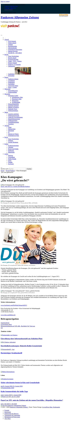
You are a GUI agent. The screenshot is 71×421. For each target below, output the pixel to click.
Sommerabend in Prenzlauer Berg (6, 323)
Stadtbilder (11, 74)
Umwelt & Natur (13, 85)
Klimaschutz (11, 129)
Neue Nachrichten (13, 56)
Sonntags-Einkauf (13, 105)
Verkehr (10, 44)
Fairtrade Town (12, 109)
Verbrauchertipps (13, 110)
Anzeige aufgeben (13, 114)
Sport (9, 160)
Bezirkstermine (12, 46)
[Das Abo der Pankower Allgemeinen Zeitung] (13, 405)
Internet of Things (13, 134)
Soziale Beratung (13, 142)
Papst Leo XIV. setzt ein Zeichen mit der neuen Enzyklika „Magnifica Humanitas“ (32, 400)
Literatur (10, 147)
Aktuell (6, 39)
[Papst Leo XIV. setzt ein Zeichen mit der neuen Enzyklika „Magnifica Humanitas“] (10, 396)
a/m (2, 395)
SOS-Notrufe (12, 41)
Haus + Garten (12, 87)
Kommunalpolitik (13, 59)
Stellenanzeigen (12, 120)
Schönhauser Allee (17, 97)
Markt (6, 112)
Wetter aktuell (12, 43)
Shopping (7, 94)
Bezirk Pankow (10, 170)
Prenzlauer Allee (16, 99)
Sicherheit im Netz (13, 135)
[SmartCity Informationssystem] (63, 15)
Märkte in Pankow (13, 107)
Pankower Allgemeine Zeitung (20, 17)
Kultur (6, 144)
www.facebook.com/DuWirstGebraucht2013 (14, 305)
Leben (6, 154)
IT (9, 132)
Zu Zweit (11, 164)
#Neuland (11, 130)
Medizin (10, 155)
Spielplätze (11, 84)
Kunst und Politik (13, 149)
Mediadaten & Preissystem (12, 417)
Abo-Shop (7, 418)
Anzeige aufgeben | (10, 8)
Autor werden (8, 9)
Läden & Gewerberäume (15, 117)
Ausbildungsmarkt (13, 122)
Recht (6, 137)
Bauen (6, 77)
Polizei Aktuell (12, 63)
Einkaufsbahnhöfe (13, 104)
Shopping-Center (13, 95)
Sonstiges (11, 124)
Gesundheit (11, 157)
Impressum (7, 412)
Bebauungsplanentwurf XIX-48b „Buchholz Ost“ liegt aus (18, 326)
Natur (9, 127)
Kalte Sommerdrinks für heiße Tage (14, 391)
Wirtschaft (7, 89)
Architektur (11, 80)
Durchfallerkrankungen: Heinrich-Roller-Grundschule (21, 346)
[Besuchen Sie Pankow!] (10, 27)
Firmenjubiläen (12, 92)
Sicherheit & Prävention (15, 49)
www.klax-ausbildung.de (8, 315)
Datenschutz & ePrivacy (11, 413)
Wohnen (10, 140)
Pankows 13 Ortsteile (14, 64)
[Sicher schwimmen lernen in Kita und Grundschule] (7, 379)
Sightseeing (11, 66)
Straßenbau (11, 82)
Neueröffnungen (13, 90)
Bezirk (6, 54)
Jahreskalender (12, 48)
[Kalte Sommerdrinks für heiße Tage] (7, 388)
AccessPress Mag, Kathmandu (51, 407)
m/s (2, 186)
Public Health (12, 159)
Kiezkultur (11, 75)
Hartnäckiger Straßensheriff (11, 353)
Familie (10, 162)
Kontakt (6, 410)
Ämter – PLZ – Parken (15, 61)
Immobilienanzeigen (14, 119)
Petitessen (11, 150)
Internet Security (13, 51)
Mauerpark (11, 152)
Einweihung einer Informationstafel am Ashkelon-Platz (21, 339)
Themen (6, 125)
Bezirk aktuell (12, 58)
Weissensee (15, 100)
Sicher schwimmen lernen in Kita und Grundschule (20, 383)
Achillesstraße (16, 102)
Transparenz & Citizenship (12, 415)
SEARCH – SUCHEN (15, 53)
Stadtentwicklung (13, 79)
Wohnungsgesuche (13, 115)
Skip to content (5, 1)
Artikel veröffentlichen (11, 6)
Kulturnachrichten (13, 145)
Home (2, 170)
